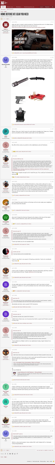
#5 (52, 155)
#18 (52, 399)
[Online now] (5, 423)
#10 (52, 248)
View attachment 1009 (20, 170)
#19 (52, 417)
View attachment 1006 (27, 169)
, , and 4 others (23, 446)
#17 (52, 384)
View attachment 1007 (37, 169)
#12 (52, 281)
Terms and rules (35, 461)
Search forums (10, 9)
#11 (52, 268)
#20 (52, 430)
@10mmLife (32, 272)
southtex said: (16, 251)
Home (3, 6)
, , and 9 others (24, 124)
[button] (14, 7)
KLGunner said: (16, 314)
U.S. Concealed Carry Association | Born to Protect (26, 362)
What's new (10, 6)
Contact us (29, 461)
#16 (52, 349)
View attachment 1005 (18, 169)
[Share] (51, 22)
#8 (52, 214)
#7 (52, 199)
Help (48, 461)
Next (8, 18)
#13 (52, 295)
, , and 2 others (23, 323)
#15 (52, 327)
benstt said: (15, 298)
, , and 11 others (23, 223)
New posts (3, 9)
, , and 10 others (25, 52)
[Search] (52, 7)
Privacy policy (43, 461)
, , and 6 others (22, 263)
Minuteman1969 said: (17, 158)
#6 (52, 181)
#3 (52, 128)
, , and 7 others (21, 244)
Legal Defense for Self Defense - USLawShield (30, 372)
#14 (52, 311)
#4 (52, 142)
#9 (52, 228)
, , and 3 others (23, 394)
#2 (52, 57)
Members (18, 6)
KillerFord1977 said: (17, 433)
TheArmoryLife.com (29, 6)
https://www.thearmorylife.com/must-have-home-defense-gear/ (28, 27)
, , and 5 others (22, 345)
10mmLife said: (16, 231)
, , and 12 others (22, 195)
